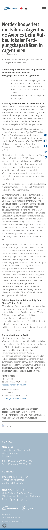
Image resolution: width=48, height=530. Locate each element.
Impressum (6, 514)
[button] (4, 525)
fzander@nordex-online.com (14, 398)
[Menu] (44, 8)
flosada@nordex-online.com (14, 384)
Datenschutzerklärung (11, 517)
